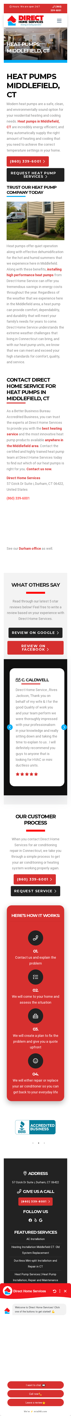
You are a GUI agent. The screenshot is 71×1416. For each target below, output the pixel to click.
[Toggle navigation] (59, 20)
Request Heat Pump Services (33, 175)
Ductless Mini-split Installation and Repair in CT (35, 1263)
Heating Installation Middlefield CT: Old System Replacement (36, 1250)
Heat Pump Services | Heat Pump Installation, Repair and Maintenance (35, 1277)
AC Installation (36, 1239)
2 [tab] (39, 1143)
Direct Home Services (23, 478)
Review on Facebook (33, 648)
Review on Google (33, 633)
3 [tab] (44, 1143)
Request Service (33, 891)
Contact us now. (39, 469)
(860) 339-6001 (25, 161)
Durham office (30, 548)
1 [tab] (33, 1143)
